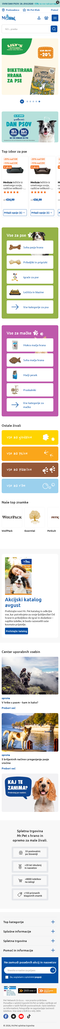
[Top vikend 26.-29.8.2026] (30, 126)
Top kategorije (13, 922)
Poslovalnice (12, 9)
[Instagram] (13, 1016)
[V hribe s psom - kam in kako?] (30, 675)
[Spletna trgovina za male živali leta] (27, 990)
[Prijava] (53, 970)
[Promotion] (30, 793)
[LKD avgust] (30, 66)
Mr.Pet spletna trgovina (22, 1025)
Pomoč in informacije (18, 950)
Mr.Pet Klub (33, 9)
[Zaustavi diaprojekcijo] (22, 101)
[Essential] (34, 517)
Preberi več (9, 708)
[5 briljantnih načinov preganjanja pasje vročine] (30, 732)
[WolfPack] (12, 517)
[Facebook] (5, 1016)
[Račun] (39, 18)
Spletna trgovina (15, 941)
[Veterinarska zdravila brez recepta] (10, 990)
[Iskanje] (54, 29)
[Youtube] (21, 1016)
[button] (55, 18)
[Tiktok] (28, 1016)
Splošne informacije (17, 931)
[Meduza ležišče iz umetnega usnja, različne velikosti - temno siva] (15, 170)
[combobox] (28, 29)
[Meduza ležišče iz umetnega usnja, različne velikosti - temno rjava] (42, 170)
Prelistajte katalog (16, 631)
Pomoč (54, 9)
